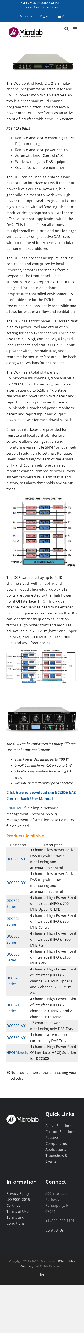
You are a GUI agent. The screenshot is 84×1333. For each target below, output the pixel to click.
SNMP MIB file (17, 808)
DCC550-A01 (16, 1025)
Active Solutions (58, 1125)
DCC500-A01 (16, 859)
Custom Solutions (60, 1131)
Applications (55, 1149)
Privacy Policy (17, 1193)
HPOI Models (17, 1052)
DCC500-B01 (16, 882)
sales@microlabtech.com (42, 7)
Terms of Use (17, 1211)
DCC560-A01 (16, 1037)
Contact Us (54, 1230)
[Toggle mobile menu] (75, 28)
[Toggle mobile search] (66, 28)
